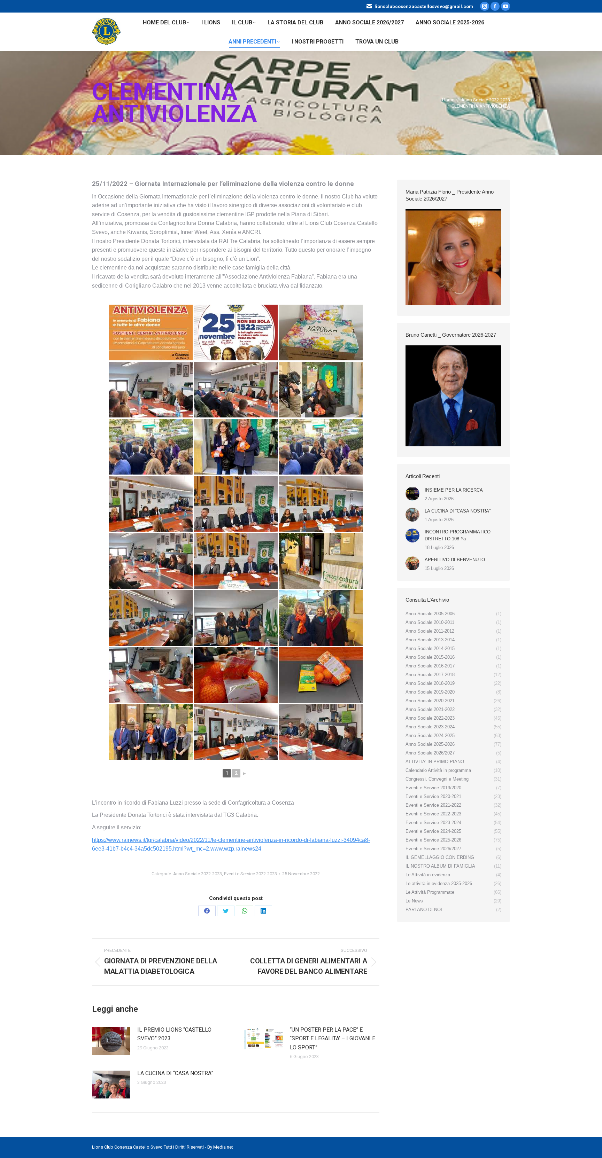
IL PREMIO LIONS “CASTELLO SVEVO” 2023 (174, 1034)
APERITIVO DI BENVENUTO (455, 559)
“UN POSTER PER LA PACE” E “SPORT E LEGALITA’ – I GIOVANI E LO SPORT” (332, 1038)
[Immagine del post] (111, 1041)
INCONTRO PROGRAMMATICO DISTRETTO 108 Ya (458, 535)
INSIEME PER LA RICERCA (454, 490)
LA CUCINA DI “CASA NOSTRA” (175, 1073)
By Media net (220, 1147)
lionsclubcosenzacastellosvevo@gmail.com (424, 6)
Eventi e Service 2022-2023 (250, 873)
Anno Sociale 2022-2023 (197, 873)
